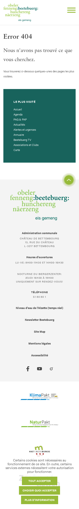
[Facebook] (27, 368)
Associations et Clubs (26, 145)
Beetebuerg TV (22, 140)
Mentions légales (39, 343)
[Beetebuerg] (20, 12)
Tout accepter (39, 481)
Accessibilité (39, 355)
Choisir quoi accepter (39, 490)
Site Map (39, 331)
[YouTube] (39, 368)
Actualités (19, 124)
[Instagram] (51, 368)
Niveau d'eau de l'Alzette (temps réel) (39, 308)
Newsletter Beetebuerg (39, 320)
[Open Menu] (70, 11)
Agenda (18, 114)
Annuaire (18, 135)
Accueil (17, 109)
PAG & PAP (20, 119)
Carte (16, 150)
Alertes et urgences (24, 130)
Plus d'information (40, 500)
